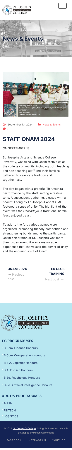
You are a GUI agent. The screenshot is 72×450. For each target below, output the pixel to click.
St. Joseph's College (24, 428)
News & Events (51, 124)
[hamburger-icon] (62, 6)
